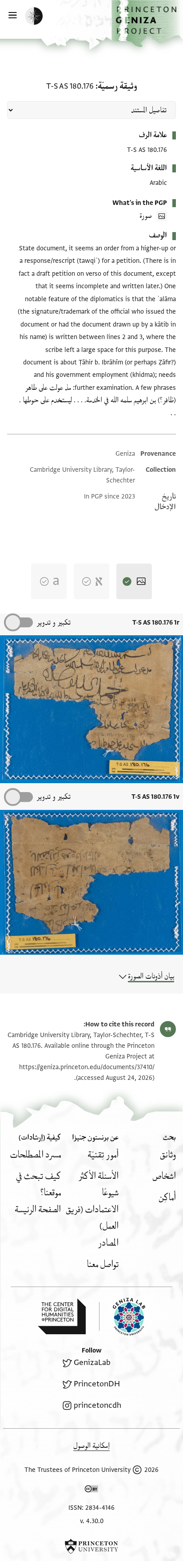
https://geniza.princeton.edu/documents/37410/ (87, 1067)
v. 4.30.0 (91, 1521)
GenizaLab (92, 1362)
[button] (147, 23)
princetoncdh (97, 1405)
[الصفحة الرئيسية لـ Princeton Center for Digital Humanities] (62, 1316)
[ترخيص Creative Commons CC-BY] (91, 1490)
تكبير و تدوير (53, 622)
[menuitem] (168, 1155)
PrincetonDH (97, 1384)
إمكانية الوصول (91, 1446)
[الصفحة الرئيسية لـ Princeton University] (91, 1546)
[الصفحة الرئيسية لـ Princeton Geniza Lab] (122, 1317)
